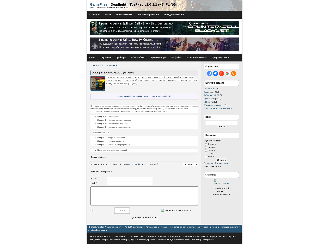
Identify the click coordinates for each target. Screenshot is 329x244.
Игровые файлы (124, 15)
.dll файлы (209, 102)
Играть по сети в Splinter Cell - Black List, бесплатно (135, 23)
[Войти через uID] (209, 73)
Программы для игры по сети (218, 108)
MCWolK (136, 164)
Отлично (212, 144)
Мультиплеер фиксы (213, 105)
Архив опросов (224, 163)
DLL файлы (176, 58)
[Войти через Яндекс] (221, 73)
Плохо (211, 153)
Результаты (209, 163)
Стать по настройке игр (148, 15)
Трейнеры (121, 58)
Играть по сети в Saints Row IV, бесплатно (128, 40)
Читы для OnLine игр (174, 15)
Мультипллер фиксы (196, 58)
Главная (107, 15)
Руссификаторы (158, 58)
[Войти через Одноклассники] (233, 73)
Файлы (103, 65)
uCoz (93, 230)
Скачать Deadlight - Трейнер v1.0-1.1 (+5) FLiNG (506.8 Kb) (144, 96)
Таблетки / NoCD (212, 95)
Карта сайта (101, 230)
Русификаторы (211, 99)
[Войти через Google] (227, 73)
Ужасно (211, 156)
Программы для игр (221, 58)
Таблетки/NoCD (138, 58)
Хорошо (212, 147)
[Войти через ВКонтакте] (215, 73)
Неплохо (212, 150)
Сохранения (105, 58)
